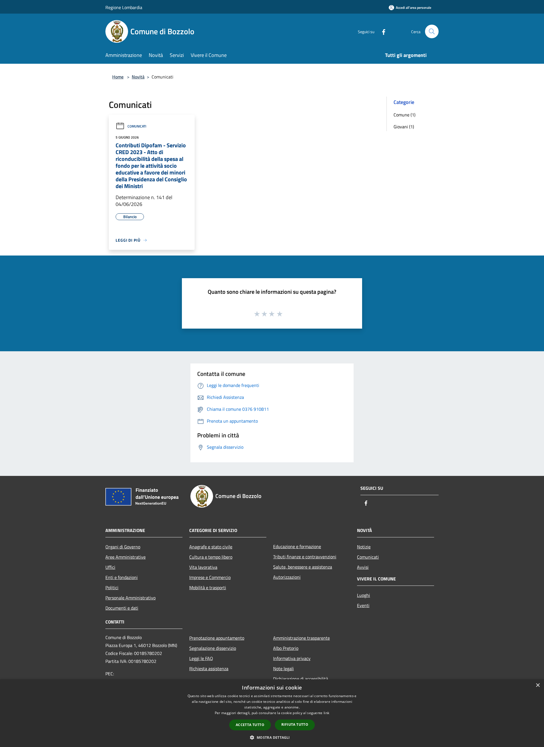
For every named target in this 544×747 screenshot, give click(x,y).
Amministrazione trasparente (301, 638)
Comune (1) (404, 114)
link (326, 712)
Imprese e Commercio (210, 577)
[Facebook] (381, 31)
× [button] (538, 685)
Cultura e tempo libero (210, 557)
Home (118, 76)
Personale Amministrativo (130, 597)
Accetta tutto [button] (250, 724)
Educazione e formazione (297, 546)
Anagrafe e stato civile (210, 546)
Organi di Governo (122, 546)
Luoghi (363, 595)
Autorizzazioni (287, 577)
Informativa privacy (292, 658)
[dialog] (272, 713)
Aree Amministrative (125, 557)
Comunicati (137, 126)
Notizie (364, 546)
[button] (272, 737)
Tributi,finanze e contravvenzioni (304, 556)
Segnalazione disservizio (212, 648)
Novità (138, 76)
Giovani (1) (404, 126)
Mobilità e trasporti (207, 587)
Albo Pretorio (285, 648)
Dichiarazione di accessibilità (300, 678)
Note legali (283, 668)
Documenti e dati (121, 608)
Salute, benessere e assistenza (302, 566)
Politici (111, 587)
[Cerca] (432, 31)
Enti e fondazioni (121, 577)
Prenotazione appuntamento (216, 638)
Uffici (110, 567)
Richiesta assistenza (208, 668)
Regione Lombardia (123, 7)
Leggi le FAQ (201, 658)
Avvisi (363, 567)
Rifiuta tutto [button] (294, 724)
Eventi (363, 605)
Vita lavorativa (203, 567)
